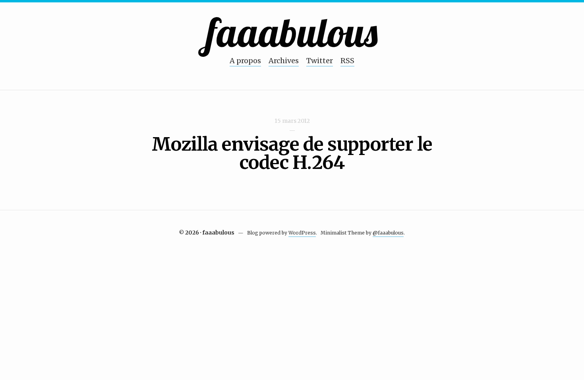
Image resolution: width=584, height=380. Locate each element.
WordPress (302, 233)
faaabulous (292, 32)
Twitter (319, 60)
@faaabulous (388, 233)
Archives (284, 60)
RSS (347, 60)
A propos (245, 60)
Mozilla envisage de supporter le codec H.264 (292, 153)
